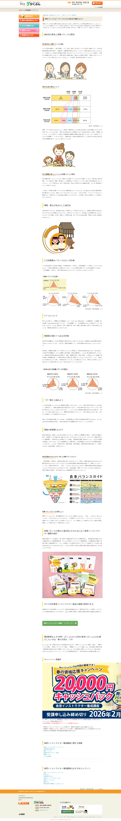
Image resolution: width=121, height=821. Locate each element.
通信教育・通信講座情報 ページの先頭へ (92, 789)
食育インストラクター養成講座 (69, 15)
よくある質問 (47, 756)
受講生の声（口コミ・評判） (52, 752)
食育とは (46, 774)
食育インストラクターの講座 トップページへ (59, 623)
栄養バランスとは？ (49, 780)
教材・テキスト (48, 751)
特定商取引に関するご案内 (26, 791)
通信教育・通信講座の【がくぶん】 (52, 15)
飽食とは (46, 782)
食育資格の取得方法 (49, 749)
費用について (47, 754)
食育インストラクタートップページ (53, 747)
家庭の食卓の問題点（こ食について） (54, 783)
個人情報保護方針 (40, 791)
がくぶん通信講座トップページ (29, 10)
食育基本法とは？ (49, 776)
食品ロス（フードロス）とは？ (52, 778)
